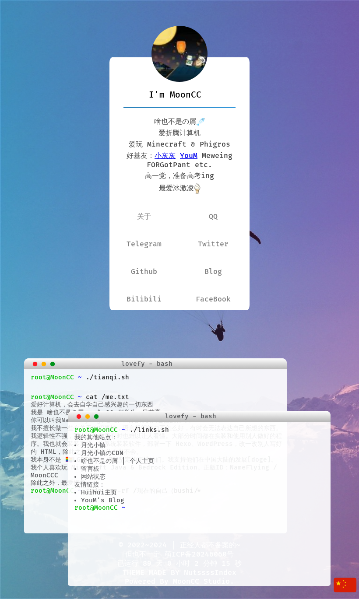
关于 (144, 216)
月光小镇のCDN (102, 453)
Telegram (144, 244)
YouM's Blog (102, 500)
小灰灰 (165, 155)
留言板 (90, 469)
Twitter (213, 244)
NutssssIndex (210, 572)
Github (144, 271)
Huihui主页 (99, 492)
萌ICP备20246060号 (199, 554)
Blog (213, 271)
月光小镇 (93, 445)
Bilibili (144, 299)
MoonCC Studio (201, 581)
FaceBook (213, 299)
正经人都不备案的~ (210, 545)
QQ (213, 216)
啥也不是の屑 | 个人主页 (117, 461)
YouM (188, 155)
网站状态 (93, 476)
